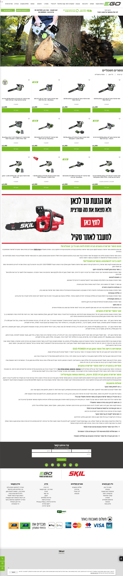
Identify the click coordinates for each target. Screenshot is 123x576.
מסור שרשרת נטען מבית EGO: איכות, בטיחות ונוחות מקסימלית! (91, 374)
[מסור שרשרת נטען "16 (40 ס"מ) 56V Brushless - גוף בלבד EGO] (76, 96)
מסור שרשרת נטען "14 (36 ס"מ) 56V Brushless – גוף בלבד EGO (106, 99)
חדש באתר (85, 4)
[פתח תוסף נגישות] (121, 558)
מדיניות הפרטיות (94, 573)
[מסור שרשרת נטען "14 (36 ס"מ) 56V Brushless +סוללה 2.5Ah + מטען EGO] (76, 135)
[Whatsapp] (2, 569)
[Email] (2, 564)
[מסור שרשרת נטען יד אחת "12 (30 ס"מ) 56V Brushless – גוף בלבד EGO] (46, 96)
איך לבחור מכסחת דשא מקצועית (15, 498)
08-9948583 (42, 12)
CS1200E (46, 104)
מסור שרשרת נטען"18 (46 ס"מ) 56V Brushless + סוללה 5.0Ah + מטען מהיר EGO (46, 176)
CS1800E (16, 104)
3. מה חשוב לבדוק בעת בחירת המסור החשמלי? (105, 402)
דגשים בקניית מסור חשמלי (15, 495)
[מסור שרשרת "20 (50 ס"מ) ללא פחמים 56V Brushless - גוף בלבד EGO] (46, 135)
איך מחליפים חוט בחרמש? (15, 489)
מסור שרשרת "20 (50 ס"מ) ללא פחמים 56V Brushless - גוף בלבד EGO (46, 137)
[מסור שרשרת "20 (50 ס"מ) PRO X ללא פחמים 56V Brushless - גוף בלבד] (76, 173)
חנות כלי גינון (107, 487)
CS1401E (76, 143)
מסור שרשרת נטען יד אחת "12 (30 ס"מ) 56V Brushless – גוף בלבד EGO (46, 99)
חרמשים (39, 4)
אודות (46, 491)
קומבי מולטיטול (61, 4)
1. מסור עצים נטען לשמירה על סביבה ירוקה (107, 269)
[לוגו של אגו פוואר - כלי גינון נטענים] (113, 2)
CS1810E (106, 143)
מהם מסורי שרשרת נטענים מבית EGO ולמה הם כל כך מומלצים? (91, 246)
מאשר (13, 572)
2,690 (96, 184)
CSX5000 (76, 181)
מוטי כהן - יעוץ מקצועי (46, 489)
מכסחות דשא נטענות (107, 491)
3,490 (5, 184)
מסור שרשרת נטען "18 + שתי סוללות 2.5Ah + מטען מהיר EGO (16, 176)
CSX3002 (16, 143)
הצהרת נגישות (46, 500)
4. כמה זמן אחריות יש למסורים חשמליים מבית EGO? (103, 408)
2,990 (65, 184)
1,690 (35, 107)
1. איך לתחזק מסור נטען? (113, 386)
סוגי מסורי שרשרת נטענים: (108, 310)
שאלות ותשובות (113, 383)
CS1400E (106, 104)
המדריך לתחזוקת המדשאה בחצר (15, 500)
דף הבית (46, 487)
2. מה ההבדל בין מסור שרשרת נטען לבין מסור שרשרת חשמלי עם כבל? (98, 396)
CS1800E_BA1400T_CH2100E (106, 181)
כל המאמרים (15, 504)
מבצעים (78, 4)
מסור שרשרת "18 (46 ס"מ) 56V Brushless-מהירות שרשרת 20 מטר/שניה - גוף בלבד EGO (16, 99)
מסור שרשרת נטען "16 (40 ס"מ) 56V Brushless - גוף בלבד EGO (76, 99)
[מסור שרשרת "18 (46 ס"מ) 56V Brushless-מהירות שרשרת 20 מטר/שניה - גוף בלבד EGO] (16, 96)
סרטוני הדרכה (46, 506)
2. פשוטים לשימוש (115, 277)
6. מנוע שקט (117, 304)
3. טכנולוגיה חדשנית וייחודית (111, 287)
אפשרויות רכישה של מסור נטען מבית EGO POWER (97, 348)
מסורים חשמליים (112, 70)
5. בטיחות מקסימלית (114, 299)
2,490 (35, 145)
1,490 (65, 107)
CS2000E (46, 143)
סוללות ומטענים (24, 4)
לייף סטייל (53, 4)
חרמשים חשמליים (107, 500)
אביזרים (16, 4)
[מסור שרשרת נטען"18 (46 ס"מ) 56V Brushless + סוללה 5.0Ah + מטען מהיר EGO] (46, 173)
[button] (106, 110)
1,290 (96, 107)
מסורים (46, 4)
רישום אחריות (46, 504)
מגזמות (32, 4)
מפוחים (92, 4)
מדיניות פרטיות (51, 502)
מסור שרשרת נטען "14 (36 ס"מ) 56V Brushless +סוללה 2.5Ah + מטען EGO (76, 137)
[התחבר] (2, 1)
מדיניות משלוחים (46, 498)
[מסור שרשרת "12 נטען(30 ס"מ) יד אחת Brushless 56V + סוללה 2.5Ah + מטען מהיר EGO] (16, 135)
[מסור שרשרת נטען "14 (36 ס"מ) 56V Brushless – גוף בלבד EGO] (106, 96)
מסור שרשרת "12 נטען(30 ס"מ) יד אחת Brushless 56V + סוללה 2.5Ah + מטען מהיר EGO (16, 137)
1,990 (96, 145)
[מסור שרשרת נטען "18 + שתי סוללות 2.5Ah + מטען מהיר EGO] (16, 173)
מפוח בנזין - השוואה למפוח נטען (15, 491)
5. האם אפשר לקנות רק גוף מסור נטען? (108, 414)
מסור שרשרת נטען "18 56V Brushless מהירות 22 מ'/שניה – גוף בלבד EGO (106, 137)
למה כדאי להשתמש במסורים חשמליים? (102, 261)
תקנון (46, 495)
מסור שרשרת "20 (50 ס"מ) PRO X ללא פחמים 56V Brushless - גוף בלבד (76, 176)
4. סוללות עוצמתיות (114, 293)
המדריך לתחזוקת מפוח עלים (15, 487)
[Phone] (2, 559)
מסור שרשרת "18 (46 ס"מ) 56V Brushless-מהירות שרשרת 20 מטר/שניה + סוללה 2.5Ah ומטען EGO (106, 176)
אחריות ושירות (9, 4)
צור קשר (46, 493)
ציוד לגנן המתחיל (15, 502)
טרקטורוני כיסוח (70, 4)
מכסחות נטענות (100, 4)
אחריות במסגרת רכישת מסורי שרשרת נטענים (99, 365)
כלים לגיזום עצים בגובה (15, 493)
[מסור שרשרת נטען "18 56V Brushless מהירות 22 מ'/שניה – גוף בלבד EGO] (106, 135)
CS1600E (76, 104)
